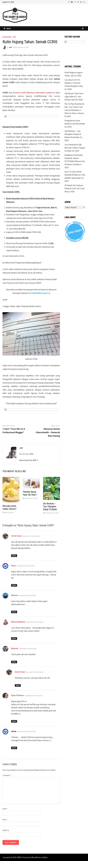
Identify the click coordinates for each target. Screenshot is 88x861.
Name (5, 809)
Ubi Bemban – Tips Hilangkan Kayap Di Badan (50, 506)
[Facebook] (69, 1)
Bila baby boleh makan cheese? (9, 507)
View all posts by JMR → (28, 460)
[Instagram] (78, 1)
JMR (10, 47)
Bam (46, 857)
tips (14, 37)
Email (5, 820)
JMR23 (19, 857)
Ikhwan (14, 595)
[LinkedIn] (81, 1)
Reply (14, 555)
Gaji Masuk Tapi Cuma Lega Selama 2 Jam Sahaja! (74, 96)
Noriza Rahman (18, 621)
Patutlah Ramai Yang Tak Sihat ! (30, 493)
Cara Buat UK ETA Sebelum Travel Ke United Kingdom (72, 82)
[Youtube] (72, 1)
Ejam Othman (17, 695)
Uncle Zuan (16, 536)
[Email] (84, 1)
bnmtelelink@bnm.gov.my (39, 293)
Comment (7, 775)
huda (13, 565)
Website (6, 830)
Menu (8, 28)
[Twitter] (75, 1)
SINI (51, 243)
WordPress (36, 857)
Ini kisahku (7, 37)
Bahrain (14, 648)
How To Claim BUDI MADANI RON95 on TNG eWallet (75, 174)
